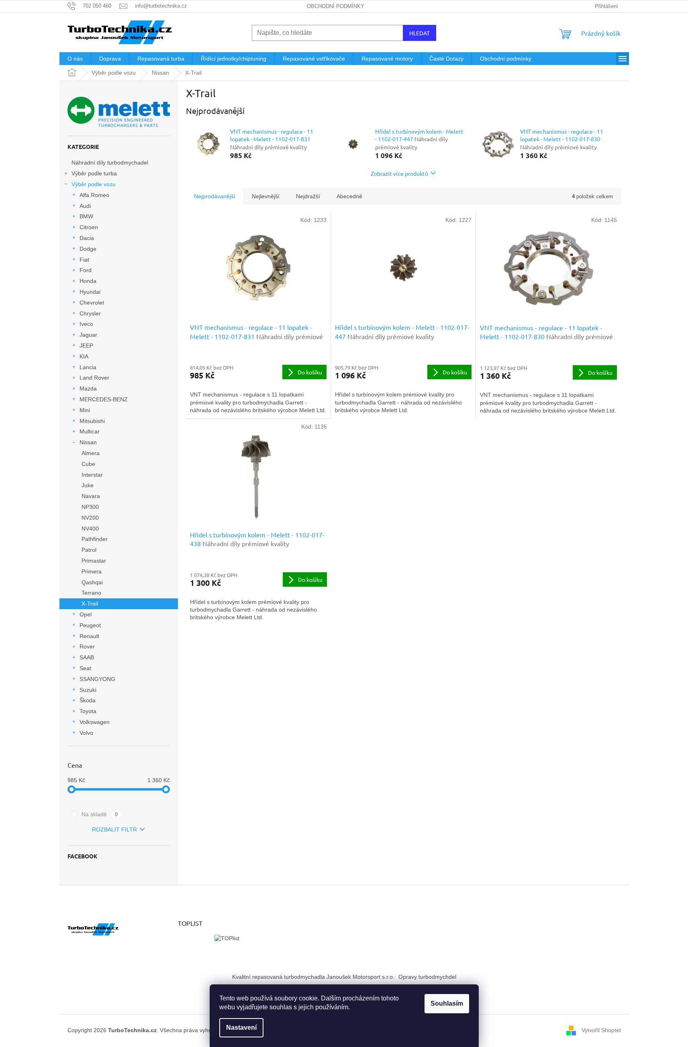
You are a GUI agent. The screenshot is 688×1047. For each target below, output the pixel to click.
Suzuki (88, 690)
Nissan (88, 442)
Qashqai (92, 582)
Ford (86, 270)
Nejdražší (308, 196)
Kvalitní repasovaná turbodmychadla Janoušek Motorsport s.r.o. (313, 977)
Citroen (89, 227)
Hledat (419, 33)
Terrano (91, 593)
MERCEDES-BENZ (104, 399)
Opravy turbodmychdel (427, 977)
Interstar (92, 475)
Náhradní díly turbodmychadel (109, 162)
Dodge (88, 249)
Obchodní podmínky (335, 6)
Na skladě (100, 814)
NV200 (90, 517)
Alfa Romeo (94, 195)
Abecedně (349, 196)
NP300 (90, 507)
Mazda (88, 388)
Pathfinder (95, 539)
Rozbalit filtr (114, 829)
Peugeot (90, 625)
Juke (88, 485)
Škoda (88, 700)
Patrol (89, 550)
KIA (84, 356)
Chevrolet (92, 302)
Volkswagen (95, 722)
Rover (87, 646)
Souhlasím (447, 1003)
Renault (89, 636)
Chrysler (90, 313)
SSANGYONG (97, 679)
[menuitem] (75, 58)
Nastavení (241, 1027)
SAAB (87, 657)
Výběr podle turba (94, 173)
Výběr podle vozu (93, 184)
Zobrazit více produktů (399, 173)
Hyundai (90, 292)
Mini (85, 410)
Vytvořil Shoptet (601, 1030)
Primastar (94, 560)
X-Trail (90, 603)
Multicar (90, 431)
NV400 (90, 528)
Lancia (88, 367)
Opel (86, 614)
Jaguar (88, 334)
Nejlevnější (266, 196)
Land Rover (94, 377)
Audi (85, 206)
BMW (86, 216)
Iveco (86, 324)
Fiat (84, 259)
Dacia (87, 238)
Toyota (88, 711)
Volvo (86, 733)
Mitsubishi (92, 421)
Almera (91, 453)
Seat (85, 668)
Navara (91, 496)
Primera (92, 571)
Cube (88, 464)
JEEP (86, 345)
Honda (88, 281)
